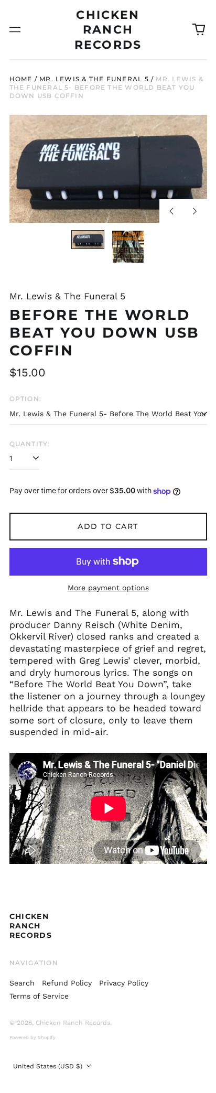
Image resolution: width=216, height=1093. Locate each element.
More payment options (108, 587)
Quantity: (29, 444)
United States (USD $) (48, 1066)
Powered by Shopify (32, 1037)
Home (21, 79)
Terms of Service (39, 996)
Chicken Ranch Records (108, 29)
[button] (198, 29)
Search (22, 983)
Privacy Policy (123, 983)
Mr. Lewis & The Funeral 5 (94, 79)
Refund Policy (67, 983)
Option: (25, 399)
